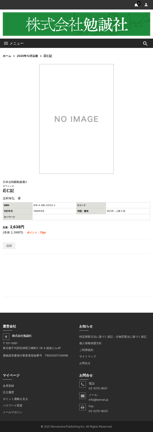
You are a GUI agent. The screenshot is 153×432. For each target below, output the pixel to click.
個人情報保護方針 (90, 343)
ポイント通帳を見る (15, 399)
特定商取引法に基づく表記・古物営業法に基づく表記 (112, 336)
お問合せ (84, 363)
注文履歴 (8, 392)
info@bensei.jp (98, 399)
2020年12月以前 (27, 56)
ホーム (7, 56)
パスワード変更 (12, 405)
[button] (110, 67)
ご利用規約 (86, 350)
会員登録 (8, 385)
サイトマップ (87, 356)
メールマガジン (12, 412)
